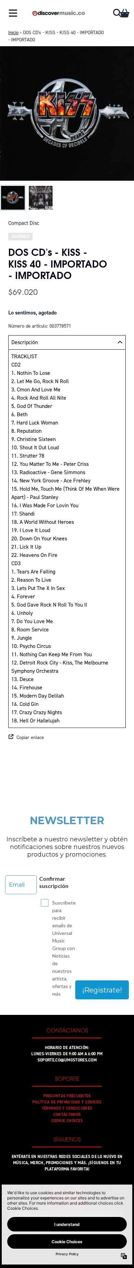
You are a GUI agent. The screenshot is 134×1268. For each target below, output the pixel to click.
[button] (67, 737)
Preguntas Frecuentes (67, 1096)
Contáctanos (67, 1114)
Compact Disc (23, 223)
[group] (13, 198)
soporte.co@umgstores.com (67, 1060)
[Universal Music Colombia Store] (58, 13)
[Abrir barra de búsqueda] (117, 13)
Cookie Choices (67, 1121)
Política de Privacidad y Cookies (67, 1102)
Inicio (13, 32)
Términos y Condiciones (67, 1108)
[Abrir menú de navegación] (13, 13)
